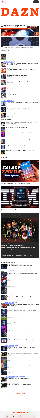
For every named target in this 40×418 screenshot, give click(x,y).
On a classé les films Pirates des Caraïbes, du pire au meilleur (14, 245)
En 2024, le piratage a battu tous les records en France (17, 322)
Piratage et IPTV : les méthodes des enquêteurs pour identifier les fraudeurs (18, 47)
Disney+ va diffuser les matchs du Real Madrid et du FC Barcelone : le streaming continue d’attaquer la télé (22, 64)
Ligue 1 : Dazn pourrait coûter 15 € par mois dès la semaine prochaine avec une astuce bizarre (22, 354)
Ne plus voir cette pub (5, 50)
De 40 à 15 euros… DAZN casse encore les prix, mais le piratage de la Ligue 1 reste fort (22, 334)
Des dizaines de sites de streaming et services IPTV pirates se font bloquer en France (22, 340)
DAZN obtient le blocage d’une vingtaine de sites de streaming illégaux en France (23, 316)
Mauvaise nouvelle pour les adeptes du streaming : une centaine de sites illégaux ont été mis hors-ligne (23, 305)
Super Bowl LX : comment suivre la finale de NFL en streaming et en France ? (21, 69)
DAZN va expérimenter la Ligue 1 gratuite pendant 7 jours (18, 378)
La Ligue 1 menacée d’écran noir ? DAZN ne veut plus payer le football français (22, 273)
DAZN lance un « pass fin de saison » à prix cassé (17, 284)
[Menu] (5, 1)
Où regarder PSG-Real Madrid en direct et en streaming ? (18, 88)
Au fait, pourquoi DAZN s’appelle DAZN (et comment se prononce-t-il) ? (20, 150)
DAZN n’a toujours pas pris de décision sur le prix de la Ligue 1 (19, 384)
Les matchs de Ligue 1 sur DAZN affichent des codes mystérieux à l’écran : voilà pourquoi (22, 140)
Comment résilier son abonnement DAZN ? (15, 359)
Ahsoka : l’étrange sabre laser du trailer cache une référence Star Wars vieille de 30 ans (18, 247)
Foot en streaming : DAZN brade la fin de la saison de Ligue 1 (19, 296)
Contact (35, 417)
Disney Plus (23, 215)
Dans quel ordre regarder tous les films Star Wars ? (11, 243)
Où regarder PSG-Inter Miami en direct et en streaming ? (17, 94)
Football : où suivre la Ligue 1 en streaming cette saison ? (18, 55)
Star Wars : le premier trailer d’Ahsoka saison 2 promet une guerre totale (16, 249)
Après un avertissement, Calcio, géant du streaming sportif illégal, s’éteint (21, 81)
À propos (2, 417)
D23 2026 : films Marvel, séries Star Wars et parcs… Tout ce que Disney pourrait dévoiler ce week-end (19, 252)
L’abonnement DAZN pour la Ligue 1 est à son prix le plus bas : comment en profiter (22, 348)
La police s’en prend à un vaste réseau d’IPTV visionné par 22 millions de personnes (22, 132)
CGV (39, 417)
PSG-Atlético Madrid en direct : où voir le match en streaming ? (19, 108)
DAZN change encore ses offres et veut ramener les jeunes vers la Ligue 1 (21, 290)
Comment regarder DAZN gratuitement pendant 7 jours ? (18, 370)
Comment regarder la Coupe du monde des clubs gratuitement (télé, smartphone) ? (23, 102)
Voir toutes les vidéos (34, 157)
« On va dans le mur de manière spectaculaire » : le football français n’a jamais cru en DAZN (23, 115)
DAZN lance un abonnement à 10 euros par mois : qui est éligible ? (20, 265)
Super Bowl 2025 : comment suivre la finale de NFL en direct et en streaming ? (13, 26)
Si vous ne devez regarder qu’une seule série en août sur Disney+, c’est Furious (17, 255)
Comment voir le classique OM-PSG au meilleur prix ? (17, 75)
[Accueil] (2, 1)
